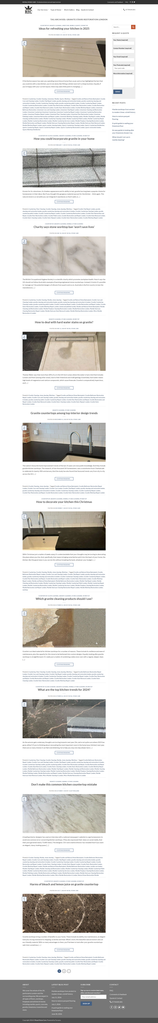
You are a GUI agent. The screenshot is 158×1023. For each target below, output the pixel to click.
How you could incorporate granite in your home (64, 138)
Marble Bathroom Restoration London (67, 581)
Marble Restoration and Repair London (34, 123)
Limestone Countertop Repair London (67, 112)
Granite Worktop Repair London (85, 108)
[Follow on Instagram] (132, 2)
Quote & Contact (87, 10)
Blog (77, 10)
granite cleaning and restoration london (69, 101)
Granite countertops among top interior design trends (64, 413)
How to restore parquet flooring (121, 117)
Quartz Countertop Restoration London (73, 127)
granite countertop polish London (69, 103)
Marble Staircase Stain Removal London (92, 123)
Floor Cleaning (53, 135)
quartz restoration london (93, 127)
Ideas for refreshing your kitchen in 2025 (64, 28)
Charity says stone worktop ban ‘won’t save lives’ (64, 226)
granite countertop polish (36, 400)
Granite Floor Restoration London (81, 105)
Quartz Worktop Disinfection (31, 129)
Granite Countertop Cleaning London (47, 103)
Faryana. (58, 1020)
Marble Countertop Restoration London (40, 121)
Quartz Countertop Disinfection (94, 125)
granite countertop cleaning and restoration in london (58, 211)
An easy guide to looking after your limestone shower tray (123, 131)
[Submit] (133, 27)
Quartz (78, 25)
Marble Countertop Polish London (77, 119)
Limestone (65, 25)
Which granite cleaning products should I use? (64, 598)
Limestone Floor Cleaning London (60, 114)
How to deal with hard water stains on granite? (64, 322)
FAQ (126, 2)
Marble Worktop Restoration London (81, 311)
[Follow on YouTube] (123, 1007)
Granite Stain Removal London (44, 108)
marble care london (96, 866)
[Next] (69, 971)
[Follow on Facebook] (130, 2)
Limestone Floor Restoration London (82, 114)
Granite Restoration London (54, 493)
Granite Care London (56, 488)
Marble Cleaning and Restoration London (81, 769)
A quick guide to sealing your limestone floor (122, 124)
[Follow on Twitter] (134, 2)
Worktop (84, 25)
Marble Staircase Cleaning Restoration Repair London (63, 123)
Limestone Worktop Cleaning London (71, 116)
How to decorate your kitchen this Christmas (64, 501)
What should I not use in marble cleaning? (121, 138)
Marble (72, 25)
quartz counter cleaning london (52, 125)
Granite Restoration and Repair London (74, 216)
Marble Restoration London (81, 309)
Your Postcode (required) (121, 65)
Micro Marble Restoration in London (75, 775)
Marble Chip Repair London (91, 116)
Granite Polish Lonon (54, 216)
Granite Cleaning (55, 25)
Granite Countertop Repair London (90, 103)
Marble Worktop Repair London (32, 125)
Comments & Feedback (118, 994)
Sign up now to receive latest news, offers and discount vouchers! (92, 991)
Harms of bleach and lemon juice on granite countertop (64, 884)
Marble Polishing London (30, 773)
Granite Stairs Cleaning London (32, 218)
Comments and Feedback (115, 2)
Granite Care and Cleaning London (42, 397)
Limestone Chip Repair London (69, 110)
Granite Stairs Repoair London (51, 218)
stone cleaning (77, 135)
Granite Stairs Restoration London (64, 108)
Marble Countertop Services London (64, 121)
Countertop (44, 25)
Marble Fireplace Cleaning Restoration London (89, 121)
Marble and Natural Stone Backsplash (88, 306)
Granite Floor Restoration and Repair (59, 105)
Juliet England (74, 791)
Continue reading (64, 91)
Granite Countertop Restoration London (35, 105)
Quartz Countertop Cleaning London (73, 125)
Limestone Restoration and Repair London (46, 116)
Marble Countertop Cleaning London (55, 119)
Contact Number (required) (122, 48)
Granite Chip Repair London (47, 101)
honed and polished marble (67, 306)
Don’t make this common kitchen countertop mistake (64, 784)
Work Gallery (69, 10)
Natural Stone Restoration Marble (88, 875)
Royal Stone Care (74, 34)
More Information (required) (122, 73)
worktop (25, 590)
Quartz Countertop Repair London (49, 127)
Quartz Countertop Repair (30, 127)
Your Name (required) (120, 40)
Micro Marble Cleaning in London (53, 775)
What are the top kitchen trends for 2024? (64, 689)
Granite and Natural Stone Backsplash (88, 99)
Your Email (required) (120, 57)
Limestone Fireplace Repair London (38, 114)
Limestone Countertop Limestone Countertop (42, 112)
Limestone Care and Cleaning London (48, 110)
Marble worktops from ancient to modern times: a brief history (123, 110)
